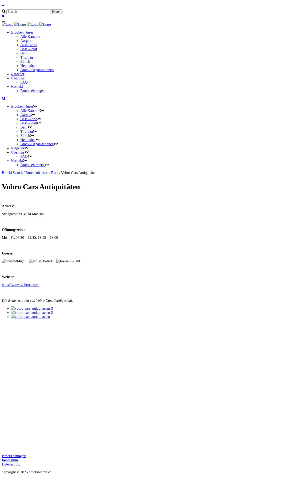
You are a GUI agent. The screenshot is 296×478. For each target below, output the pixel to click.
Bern (54, 173)
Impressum (10, 460)
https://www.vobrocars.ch (20, 285)
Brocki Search (12, 173)
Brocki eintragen (14, 456)
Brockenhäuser (36, 173)
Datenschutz (11, 464)
